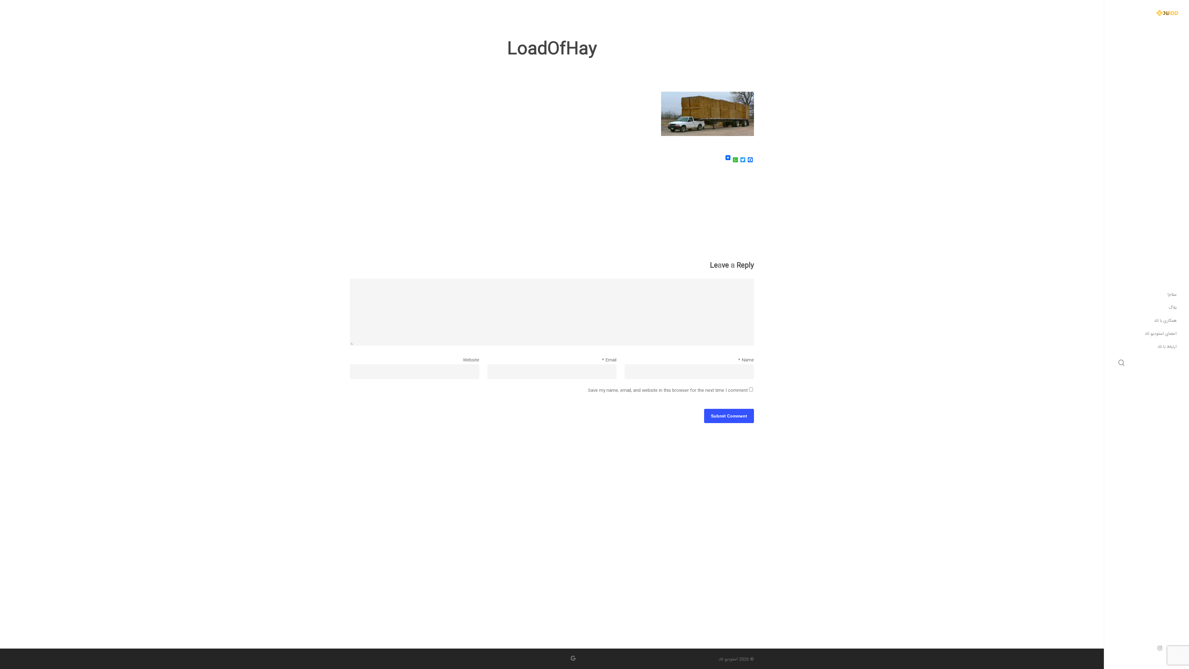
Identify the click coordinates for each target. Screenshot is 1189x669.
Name (746, 360)
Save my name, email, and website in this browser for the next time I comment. (667, 390)
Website (471, 360)
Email (609, 360)
